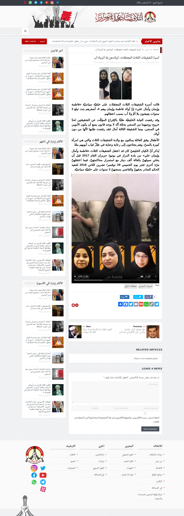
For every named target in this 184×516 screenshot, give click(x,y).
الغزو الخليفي (127, 455)
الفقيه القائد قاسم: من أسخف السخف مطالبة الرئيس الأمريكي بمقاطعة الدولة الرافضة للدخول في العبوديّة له (37, 124)
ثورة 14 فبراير (127, 475)
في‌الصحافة (99, 475)
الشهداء (130, 468)
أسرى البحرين (137, 62)
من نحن (158, 461)
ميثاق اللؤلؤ (157, 475)
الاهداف (158, 468)
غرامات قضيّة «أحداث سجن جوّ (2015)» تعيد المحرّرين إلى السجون (38, 230)
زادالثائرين (99, 455)
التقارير (159, 481)
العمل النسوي (98, 468)
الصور (72, 461)
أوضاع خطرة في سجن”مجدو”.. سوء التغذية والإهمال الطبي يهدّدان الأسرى (38, 214)
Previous (137, 326)
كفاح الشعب (128, 461)
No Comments (99, 62)
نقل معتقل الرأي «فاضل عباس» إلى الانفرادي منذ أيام (132, 331)
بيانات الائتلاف (155, 455)
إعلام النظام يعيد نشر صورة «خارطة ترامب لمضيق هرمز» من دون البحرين (38, 60)
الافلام (72, 455)
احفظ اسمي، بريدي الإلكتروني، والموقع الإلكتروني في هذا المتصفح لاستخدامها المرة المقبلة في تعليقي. (116, 419)
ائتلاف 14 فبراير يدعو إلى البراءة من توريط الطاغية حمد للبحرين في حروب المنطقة (38, 107)
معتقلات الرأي (110, 62)
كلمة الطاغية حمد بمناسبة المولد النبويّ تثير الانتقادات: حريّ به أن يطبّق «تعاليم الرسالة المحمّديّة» (93, 41)
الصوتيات (71, 468)
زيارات (101, 461)
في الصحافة (157, 488)
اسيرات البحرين (121, 62)
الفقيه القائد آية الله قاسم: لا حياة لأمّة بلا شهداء (97, 331)
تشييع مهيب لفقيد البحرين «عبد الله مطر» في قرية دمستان (38, 166)
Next (88, 326)
